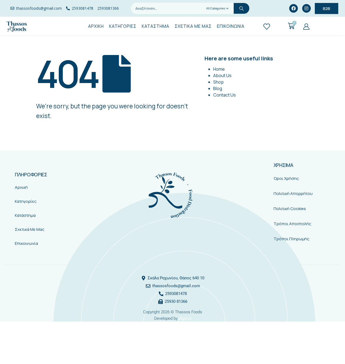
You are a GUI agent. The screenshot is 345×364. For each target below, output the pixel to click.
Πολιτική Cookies (290, 208)
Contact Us (224, 95)
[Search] (241, 8)
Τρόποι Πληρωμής (291, 239)
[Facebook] (293, 8)
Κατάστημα (25, 215)
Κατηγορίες (26, 201)
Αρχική (21, 187)
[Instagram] (306, 8)
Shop (218, 82)
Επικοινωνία (26, 243)
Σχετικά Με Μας (29, 229)
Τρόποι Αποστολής (292, 223)
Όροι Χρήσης (286, 178)
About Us (222, 75)
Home (219, 69)
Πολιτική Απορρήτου (293, 193)
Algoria (185, 318)
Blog (217, 88)
